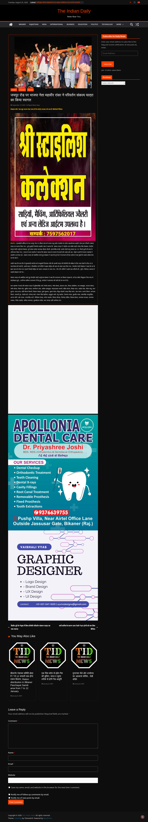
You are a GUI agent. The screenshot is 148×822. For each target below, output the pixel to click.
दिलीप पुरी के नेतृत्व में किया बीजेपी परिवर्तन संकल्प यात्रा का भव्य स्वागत (30, 627)
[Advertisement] (53, 359)
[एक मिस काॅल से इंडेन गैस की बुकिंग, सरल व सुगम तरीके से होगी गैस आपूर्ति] (53, 643)
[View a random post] (137, 24)
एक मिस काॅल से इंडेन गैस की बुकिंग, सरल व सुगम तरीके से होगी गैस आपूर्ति (52, 676)
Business (70, 24)
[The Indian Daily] (11, 24)
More (118, 24)
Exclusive (22, 90)
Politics (94, 24)
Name (11, 752)
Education (82, 24)
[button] (122, 24)
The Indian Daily (74, 11)
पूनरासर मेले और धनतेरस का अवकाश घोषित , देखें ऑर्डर (83, 676)
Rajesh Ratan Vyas (34, 105)
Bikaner (22, 24)
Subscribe (108, 64)
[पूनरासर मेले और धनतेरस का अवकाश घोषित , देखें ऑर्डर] (84, 643)
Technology (107, 24)
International (56, 24)
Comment (13, 721)
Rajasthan (33, 24)
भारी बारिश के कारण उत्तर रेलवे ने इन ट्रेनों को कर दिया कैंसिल (77, 627)
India (44, 24)
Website (11, 775)
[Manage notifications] (142, 817)
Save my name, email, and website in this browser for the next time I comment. (45, 787)
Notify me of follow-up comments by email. (30, 794)
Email (11, 764)
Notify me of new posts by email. (25, 798)
